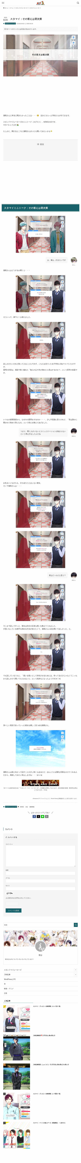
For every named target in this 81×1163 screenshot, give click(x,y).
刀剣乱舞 (7, 974)
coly (27, 807)
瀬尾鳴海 (32, 807)
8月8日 (22, 807)
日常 (5, 993)
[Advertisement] (40, 93)
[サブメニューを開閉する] (75, 969)
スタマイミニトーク (10, 23)
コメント (9, 844)
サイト (8, 885)
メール (8, 878)
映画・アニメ (9, 988)
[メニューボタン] (3, 3)
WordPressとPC (10, 979)
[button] (34, 816)
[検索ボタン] (78, 3)
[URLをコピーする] (46, 816)
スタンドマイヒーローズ (12, 970)
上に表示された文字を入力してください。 (19, 898)
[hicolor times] (40, 3)
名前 (7, 870)
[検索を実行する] (76, 925)
